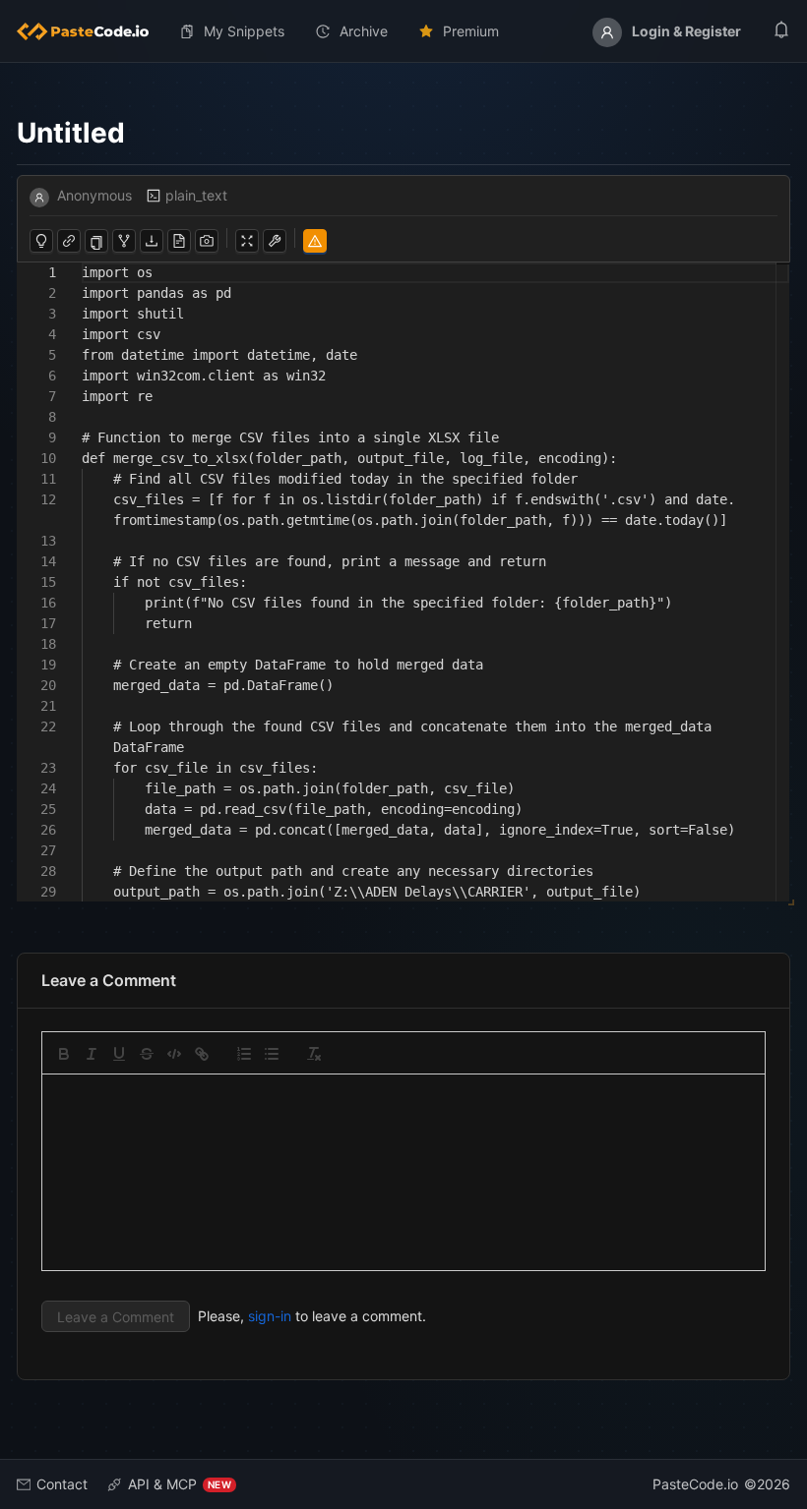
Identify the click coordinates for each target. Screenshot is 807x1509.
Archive (364, 31)
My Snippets (244, 31)
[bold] (64, 1054)
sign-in (269, 1315)
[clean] (314, 1054)
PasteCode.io (695, 1484)
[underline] (119, 1054)
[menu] (403, 31)
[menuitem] (90, 31)
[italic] (91, 1054)
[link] (202, 1054)
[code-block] (174, 1054)
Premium (471, 31)
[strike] (146, 1054)
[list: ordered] (244, 1054)
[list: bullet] (271, 1054)
